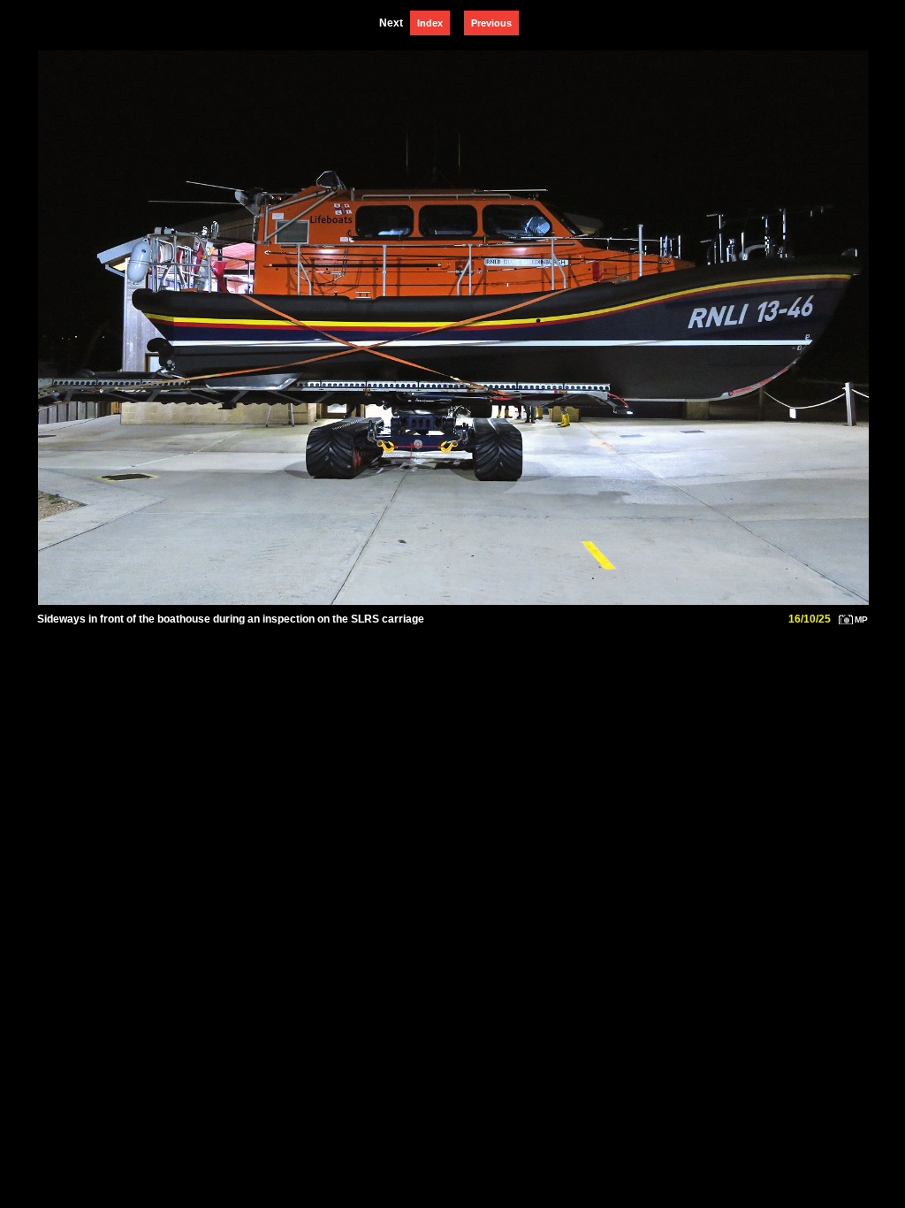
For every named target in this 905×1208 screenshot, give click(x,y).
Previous (491, 23)
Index (430, 23)
